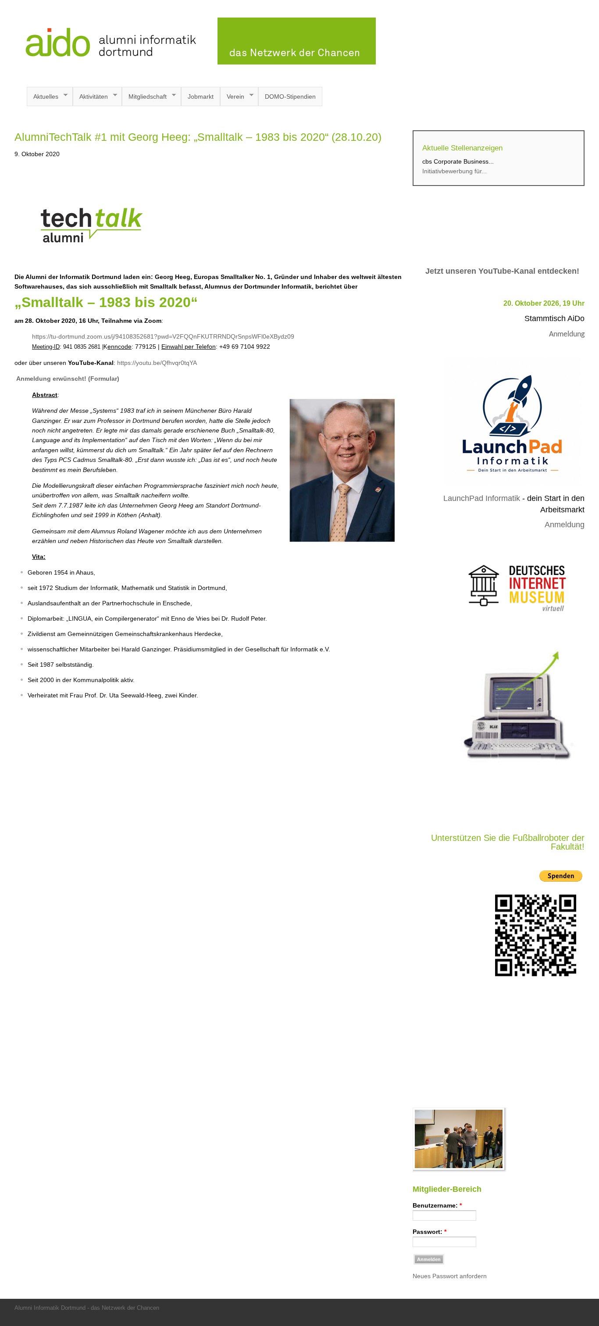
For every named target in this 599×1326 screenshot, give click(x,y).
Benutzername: (437, 1205)
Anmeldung (567, 334)
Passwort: (429, 1231)
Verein (232, 96)
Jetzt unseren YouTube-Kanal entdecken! (502, 271)
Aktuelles (42, 96)
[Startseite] (195, 62)
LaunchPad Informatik (481, 498)
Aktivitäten (90, 96)
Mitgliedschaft (144, 96)
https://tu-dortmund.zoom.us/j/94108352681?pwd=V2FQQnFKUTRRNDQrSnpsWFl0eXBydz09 (163, 336)
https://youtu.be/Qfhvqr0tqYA (157, 362)
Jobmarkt (201, 96)
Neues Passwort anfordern (450, 1276)
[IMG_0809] (460, 1170)
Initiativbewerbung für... (454, 171)
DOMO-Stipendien (290, 96)
